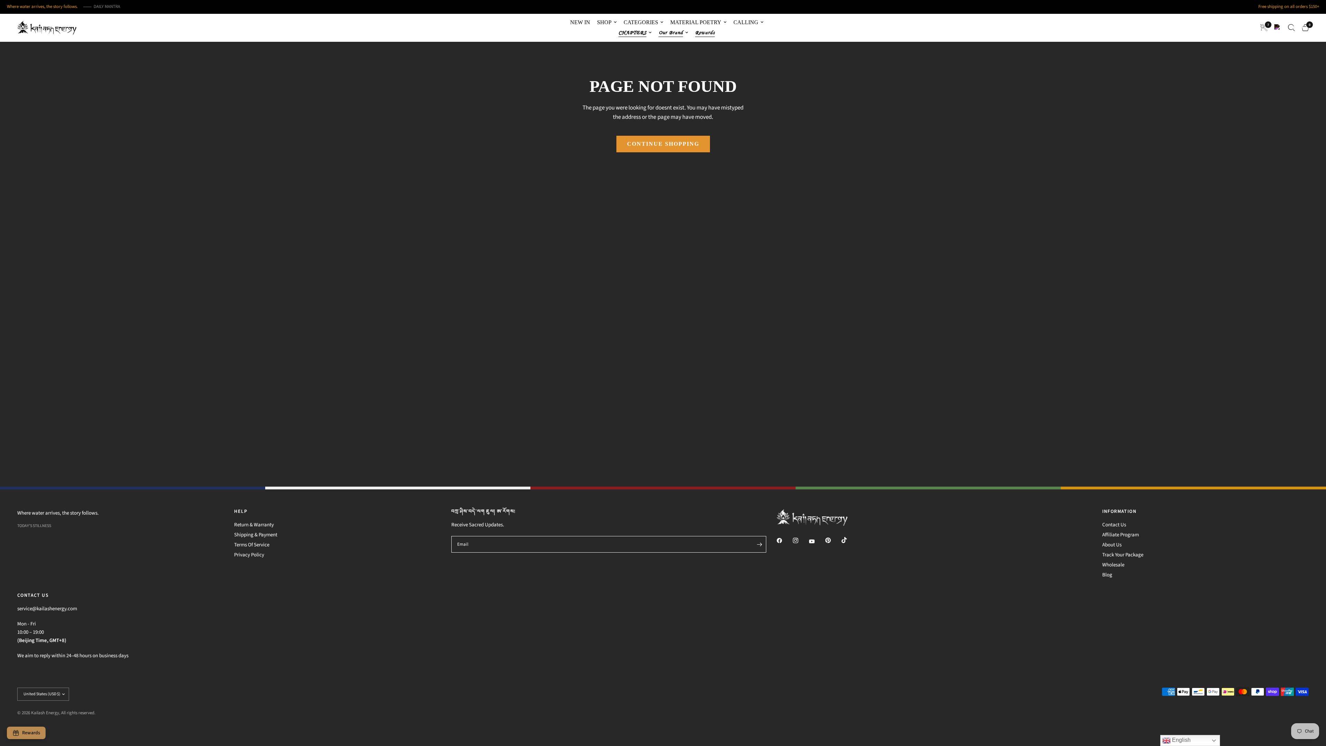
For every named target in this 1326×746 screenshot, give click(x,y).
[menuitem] (580, 22)
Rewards (705, 33)
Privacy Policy (249, 554)
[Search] (1291, 27)
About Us (1112, 544)
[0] (1303, 27)
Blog (1107, 574)
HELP (240, 511)
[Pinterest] (832, 540)
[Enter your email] (759, 544)
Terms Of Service (251, 544)
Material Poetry (695, 22)
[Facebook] (784, 540)
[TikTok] (849, 540)
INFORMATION (1119, 511)
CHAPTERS (632, 33)
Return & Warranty (254, 524)
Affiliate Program (1120, 534)
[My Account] (1278, 27)
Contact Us (1114, 524)
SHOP (604, 22)
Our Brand (671, 33)
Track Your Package (1122, 554)
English (1181, 740)
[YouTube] (816, 541)
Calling (745, 22)
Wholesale (1113, 564)
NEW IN (580, 22)
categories (641, 22)
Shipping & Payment (255, 534)
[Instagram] (800, 540)
